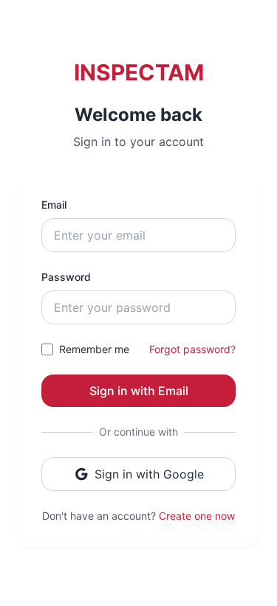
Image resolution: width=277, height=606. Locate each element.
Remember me (94, 349)
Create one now (197, 515)
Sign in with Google (149, 474)
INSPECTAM (139, 72)
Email (53, 204)
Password (66, 277)
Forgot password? (192, 349)
